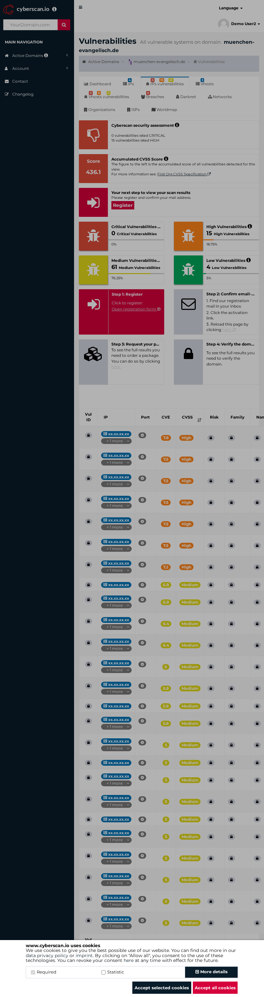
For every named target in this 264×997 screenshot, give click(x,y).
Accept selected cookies (162, 987)
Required (46, 971)
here (129, 960)
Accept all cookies (215, 987)
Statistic (115, 971)
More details (213, 971)
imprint (84, 955)
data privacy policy (47, 955)
